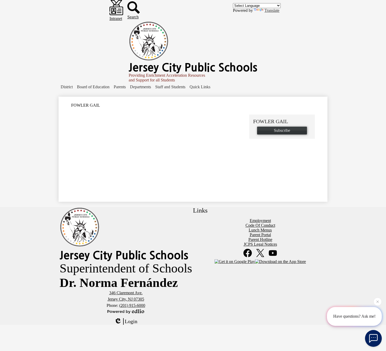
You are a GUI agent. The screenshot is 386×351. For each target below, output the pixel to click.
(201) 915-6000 (132, 305)
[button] (67, 86)
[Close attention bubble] (377, 301)
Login (131, 321)
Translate (271, 10)
